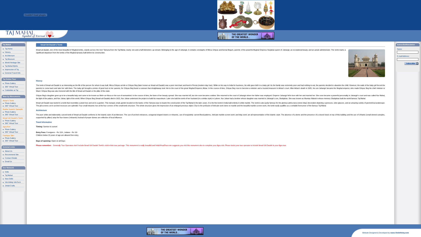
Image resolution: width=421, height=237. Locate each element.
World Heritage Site (12, 63)
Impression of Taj (12, 69)
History (8, 52)
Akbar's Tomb (8, 101)
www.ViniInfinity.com (399, 233)
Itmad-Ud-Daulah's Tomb (13, 118)
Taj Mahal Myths (11, 66)
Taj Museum (10, 59)
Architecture (10, 56)
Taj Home (8, 49)
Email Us (8, 161)
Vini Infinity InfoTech (13, 182)
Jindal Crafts (10, 186)
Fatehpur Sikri (8, 135)
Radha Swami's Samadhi (13, 109)
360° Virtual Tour (11, 87)
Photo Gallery (10, 83)
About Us (8, 151)
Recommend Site (12, 155)
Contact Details (11, 158)
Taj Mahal (8, 175)
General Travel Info (12, 73)
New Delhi (9, 179)
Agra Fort (6, 127)
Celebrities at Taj (11, 90)
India (7, 172)
